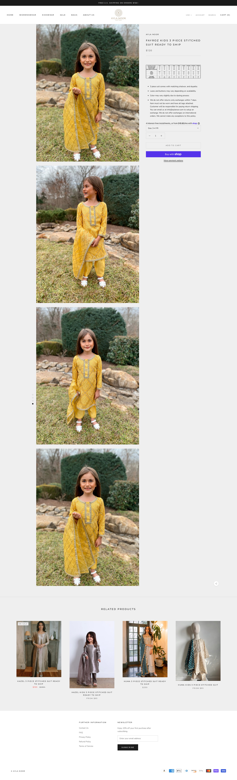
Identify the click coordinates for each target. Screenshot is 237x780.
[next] (228, 657)
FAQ (81, 732)
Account (200, 15)
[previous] (8, 657)
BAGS (74, 15)
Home (10, 15)
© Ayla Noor (18, 771)
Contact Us (83, 728)
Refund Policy (85, 741)
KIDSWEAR (48, 15)
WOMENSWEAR (27, 15)
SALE (63, 15)
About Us (88, 15)
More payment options (173, 160)
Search (212, 15)
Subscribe (128, 747)
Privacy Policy (85, 737)
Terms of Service (86, 746)
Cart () (225, 15)
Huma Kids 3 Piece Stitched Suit (198, 685)
